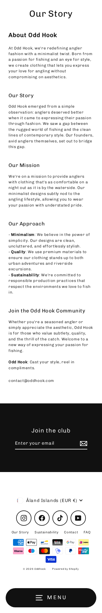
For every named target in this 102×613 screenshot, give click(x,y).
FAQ (87, 532)
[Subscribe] (82, 443)
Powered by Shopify (65, 569)
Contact (71, 532)
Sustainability (47, 532)
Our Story (20, 532)
